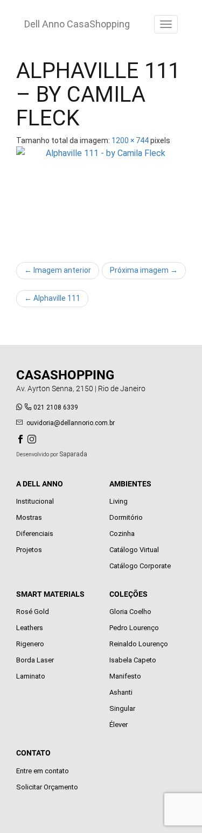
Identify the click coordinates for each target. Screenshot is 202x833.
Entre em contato (42, 771)
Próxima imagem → (144, 270)
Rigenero (30, 644)
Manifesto (125, 676)
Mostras (29, 517)
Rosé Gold (32, 612)
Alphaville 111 (52, 298)
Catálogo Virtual (134, 550)
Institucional (35, 501)
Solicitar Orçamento (47, 787)
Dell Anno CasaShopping (77, 24)
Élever (118, 725)
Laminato (30, 676)
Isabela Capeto (132, 660)
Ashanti (121, 692)
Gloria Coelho (130, 612)
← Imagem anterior (57, 270)
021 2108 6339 (55, 407)
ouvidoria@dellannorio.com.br (70, 423)
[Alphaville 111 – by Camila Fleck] (101, 198)
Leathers (29, 628)
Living (118, 501)
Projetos (29, 550)
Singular (122, 708)
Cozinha (122, 534)
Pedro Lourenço (134, 628)
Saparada (73, 454)
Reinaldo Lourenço (138, 644)
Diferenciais (34, 534)
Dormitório (126, 517)
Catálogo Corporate (140, 566)
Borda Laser (35, 660)
